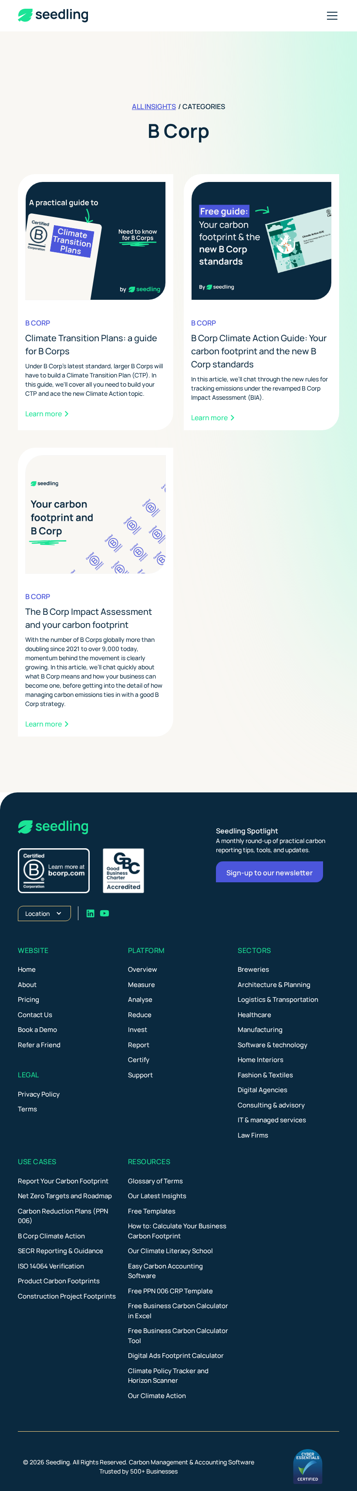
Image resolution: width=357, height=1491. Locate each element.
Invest (137, 1029)
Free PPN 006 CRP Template (170, 1291)
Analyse (140, 999)
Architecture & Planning (274, 984)
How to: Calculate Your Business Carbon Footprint (177, 1231)
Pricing (28, 999)
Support (140, 1075)
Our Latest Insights (157, 1195)
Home (27, 969)
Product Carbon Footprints (59, 1280)
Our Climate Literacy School (170, 1250)
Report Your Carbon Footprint (63, 1181)
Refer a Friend (39, 1044)
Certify (138, 1059)
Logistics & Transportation (278, 999)
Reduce (140, 1014)
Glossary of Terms (155, 1181)
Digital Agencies (262, 1089)
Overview (142, 969)
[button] (330, 15)
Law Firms (253, 1135)
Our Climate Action (157, 1395)
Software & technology (272, 1044)
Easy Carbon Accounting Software (165, 1271)
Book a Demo (37, 1029)
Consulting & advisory (271, 1105)
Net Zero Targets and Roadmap (65, 1195)
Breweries (253, 969)
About (27, 984)
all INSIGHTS (154, 106)
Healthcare (254, 1014)
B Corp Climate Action (51, 1236)
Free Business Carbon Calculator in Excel (178, 1310)
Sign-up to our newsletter (269, 872)
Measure (141, 984)
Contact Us (35, 1014)
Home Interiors (260, 1059)
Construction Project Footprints (67, 1296)
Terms (27, 1109)
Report (138, 1044)
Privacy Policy (39, 1094)
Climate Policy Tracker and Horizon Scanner (168, 1375)
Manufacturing (260, 1029)
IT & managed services (272, 1119)
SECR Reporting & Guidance (60, 1250)
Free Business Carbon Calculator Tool (178, 1335)
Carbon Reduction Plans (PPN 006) (63, 1216)
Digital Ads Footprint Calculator (176, 1355)
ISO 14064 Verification (51, 1266)
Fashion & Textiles (265, 1075)
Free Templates (151, 1211)
